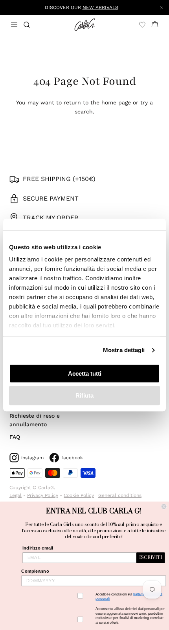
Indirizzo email (37, 548)
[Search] (31, 24)
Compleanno (35, 571)
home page (116, 102)
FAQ (14, 437)
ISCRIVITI (150, 558)
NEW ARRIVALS (100, 7)
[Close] (161, 7)
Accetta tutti (84, 373)
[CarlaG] (85, 24)
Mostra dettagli (124, 350)
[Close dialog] (164, 506)
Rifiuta (84, 395)
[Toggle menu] (14, 24)
